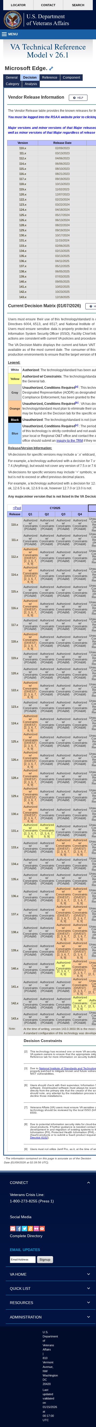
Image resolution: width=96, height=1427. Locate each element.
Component (71, 77)
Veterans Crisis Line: (27, 1195)
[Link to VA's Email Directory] (13, 1228)
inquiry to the (70, 441)
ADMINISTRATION (26, 1317)
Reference (49, 77)
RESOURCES (21, 1303)
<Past (17, 508)
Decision (30, 77)
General (12, 77)
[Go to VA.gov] (36, 19)
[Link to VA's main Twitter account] (24, 1228)
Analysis (31, 84)
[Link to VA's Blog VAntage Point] (30, 1228)
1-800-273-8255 (23, 1201)
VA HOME (18, 1274)
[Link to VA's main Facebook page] (19, 1228)
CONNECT (19, 1182)
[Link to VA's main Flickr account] (36, 1228)
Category (12, 84)
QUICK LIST (20, 1288)
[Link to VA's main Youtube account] (42, 1228)
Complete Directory (26, 1236)
